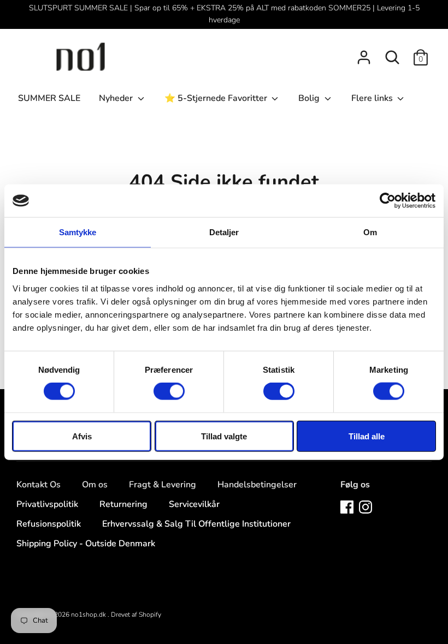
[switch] (169, 391)
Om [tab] (370, 232)
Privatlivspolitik (47, 504)
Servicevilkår (194, 504)
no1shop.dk (89, 614)
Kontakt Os (38, 485)
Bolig (310, 98)
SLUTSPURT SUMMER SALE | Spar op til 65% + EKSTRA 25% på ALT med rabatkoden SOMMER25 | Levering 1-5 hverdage (224, 14)
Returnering (123, 504)
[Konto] (364, 53)
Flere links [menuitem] (373, 98)
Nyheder (117, 98)
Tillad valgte (224, 435)
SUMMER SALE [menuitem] (49, 98)
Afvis (82, 435)
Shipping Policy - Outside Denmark (85, 544)
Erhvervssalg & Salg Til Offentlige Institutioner (196, 524)
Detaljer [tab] (224, 232)
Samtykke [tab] (78, 232)
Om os (95, 485)
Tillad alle (367, 435)
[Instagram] (365, 506)
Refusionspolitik (48, 524)
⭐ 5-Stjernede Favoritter (216, 98)
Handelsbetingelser (257, 485)
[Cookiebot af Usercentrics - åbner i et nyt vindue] (387, 201)
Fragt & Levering (162, 485)
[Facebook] (346, 506)
